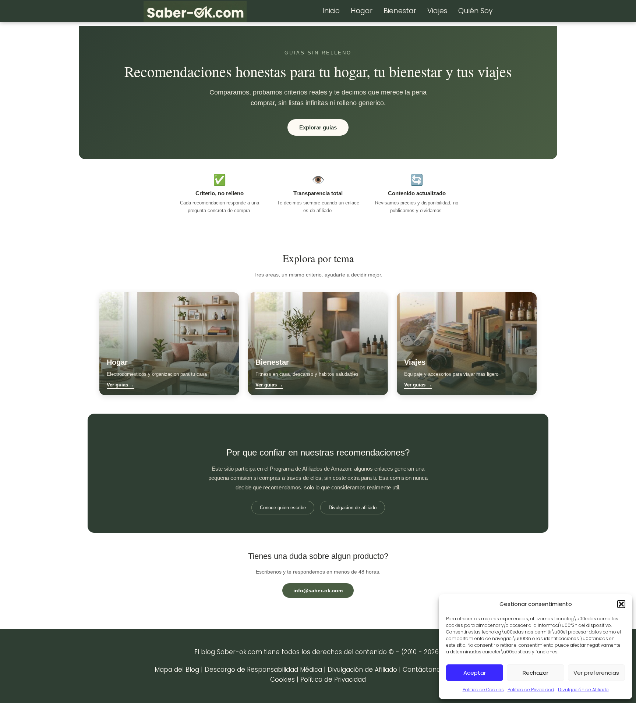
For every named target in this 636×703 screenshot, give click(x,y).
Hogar (361, 11)
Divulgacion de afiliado (353, 507)
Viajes (437, 11)
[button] (621, 604)
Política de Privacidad (333, 679)
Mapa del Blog (177, 669)
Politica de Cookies (483, 689)
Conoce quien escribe (283, 507)
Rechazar (535, 673)
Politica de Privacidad (531, 689)
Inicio (331, 11)
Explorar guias (318, 127)
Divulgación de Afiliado (583, 689)
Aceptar (474, 673)
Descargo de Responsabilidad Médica (263, 669)
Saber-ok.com (239, 651)
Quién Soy (475, 11)
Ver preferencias (596, 673)
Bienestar (400, 11)
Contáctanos (423, 669)
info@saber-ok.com (318, 590)
